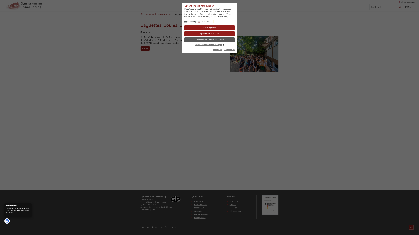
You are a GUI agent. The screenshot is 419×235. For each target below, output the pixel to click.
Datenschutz (229, 50)
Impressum (217, 50)
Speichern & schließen (209, 33)
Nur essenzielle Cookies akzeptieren (209, 40)
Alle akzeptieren (209, 27)
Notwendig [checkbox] (191, 21)
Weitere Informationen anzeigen (208, 45)
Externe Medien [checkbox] (207, 21)
